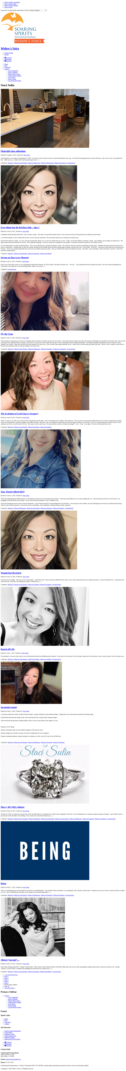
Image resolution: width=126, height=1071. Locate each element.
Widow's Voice (10, 48)
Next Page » (9, 988)
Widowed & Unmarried (21, 819)
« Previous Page (11, 975)
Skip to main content (10, 4)
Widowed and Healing (20, 163)
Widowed (10, 163)
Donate (6, 54)
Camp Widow (8, 1032)
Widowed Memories (20, 508)
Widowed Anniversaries (62, 819)
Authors (6, 996)
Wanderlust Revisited (11, 573)
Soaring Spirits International (12, 1031)
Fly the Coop (7, 334)
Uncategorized (71, 163)
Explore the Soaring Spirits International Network (15, 10)
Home (6, 1019)
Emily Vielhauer (13, 999)
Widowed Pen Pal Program (12, 1039)
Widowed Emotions (60, 163)
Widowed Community (59, 349)
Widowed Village (9, 1037)
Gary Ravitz (11, 1004)
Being (3, 883)
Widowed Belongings (47, 163)
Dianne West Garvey (14, 1000)
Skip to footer (8, 7)
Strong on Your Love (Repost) (15, 257)
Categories (7, 1022)
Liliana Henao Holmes (14, 1002)
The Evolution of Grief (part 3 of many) (19, 413)
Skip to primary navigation (12, 2)
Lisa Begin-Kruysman (14, 1007)
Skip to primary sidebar (11, 5)
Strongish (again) (9, 707)
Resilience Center (9, 1034)
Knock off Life (8, 649)
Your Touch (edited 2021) (13, 491)
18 (6, 986)
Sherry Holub (12, 1005)
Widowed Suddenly (46, 253)
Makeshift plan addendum (13, 151)
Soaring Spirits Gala (10, 1036)
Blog (5, 1020)
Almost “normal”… (10, 960)
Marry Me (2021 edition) (12, 807)
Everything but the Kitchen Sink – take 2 (20, 227)
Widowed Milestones (34, 163)
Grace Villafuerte (13, 997)
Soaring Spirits (8, 53)
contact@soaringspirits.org (13, 1059)
